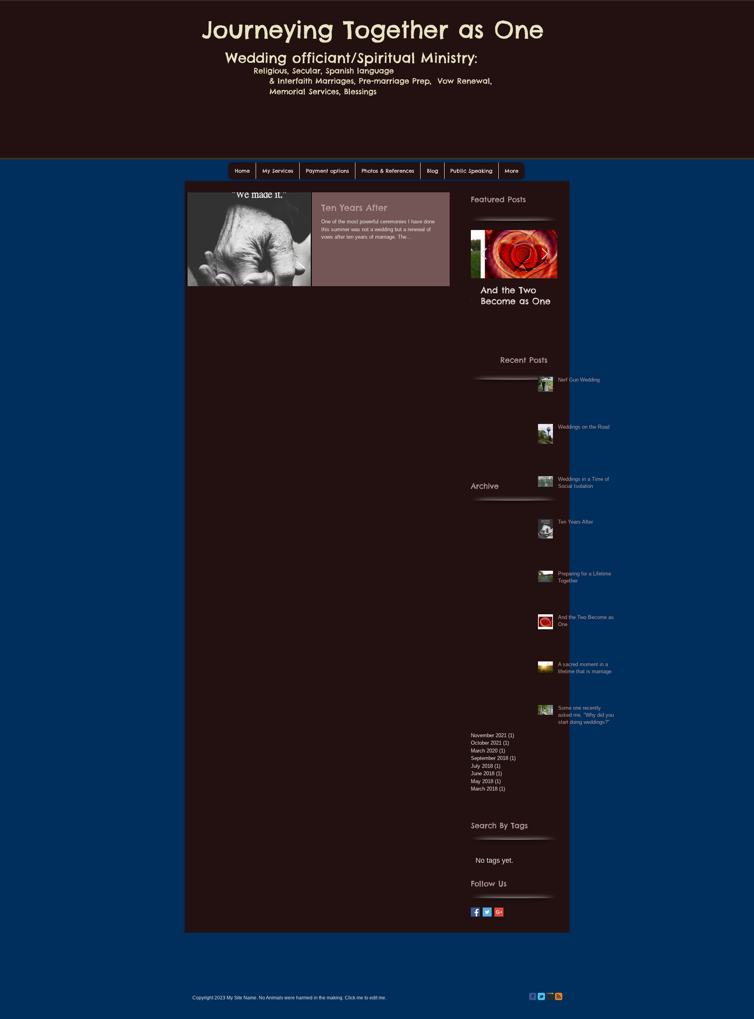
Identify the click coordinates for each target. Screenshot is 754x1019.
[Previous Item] (483, 254)
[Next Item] (544, 254)
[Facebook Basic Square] (475, 912)
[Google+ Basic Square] (498, 912)
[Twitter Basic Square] (487, 912)
